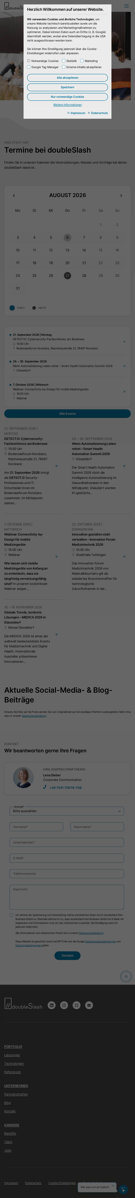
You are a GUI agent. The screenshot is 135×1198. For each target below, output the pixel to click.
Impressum (78, 113)
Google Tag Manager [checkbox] (45, 67)
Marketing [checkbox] (91, 61)
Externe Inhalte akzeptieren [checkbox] (83, 67)
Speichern (67, 87)
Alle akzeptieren (67, 77)
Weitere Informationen (67, 104)
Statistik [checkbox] (71, 61)
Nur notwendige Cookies (67, 96)
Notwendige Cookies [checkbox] (45, 61)
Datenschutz (99, 113)
